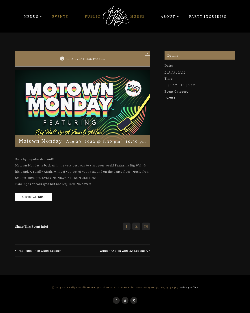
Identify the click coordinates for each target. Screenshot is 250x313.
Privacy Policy (189, 287)
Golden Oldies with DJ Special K (124, 250)
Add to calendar (33, 196)
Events (170, 98)
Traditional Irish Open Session (39, 250)
